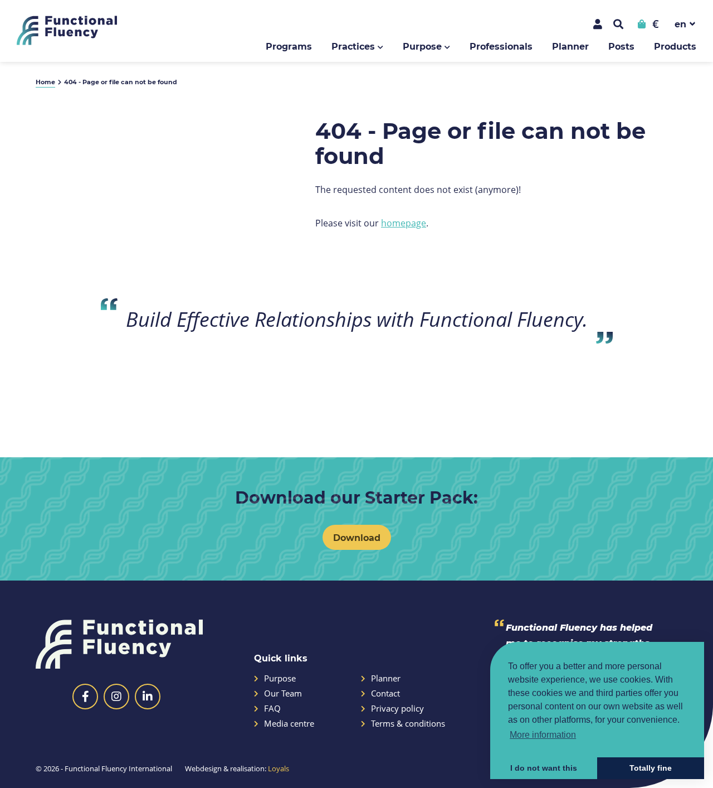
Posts (621, 46)
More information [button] (543, 734)
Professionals (501, 46)
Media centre (289, 723)
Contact (385, 693)
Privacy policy (397, 708)
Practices (353, 46)
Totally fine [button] (650, 767)
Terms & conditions (408, 723)
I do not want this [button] (543, 767)
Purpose (422, 46)
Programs (289, 46)
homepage (403, 223)
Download (356, 537)
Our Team (283, 693)
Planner (570, 46)
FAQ (272, 708)
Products (675, 46)
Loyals (278, 768)
